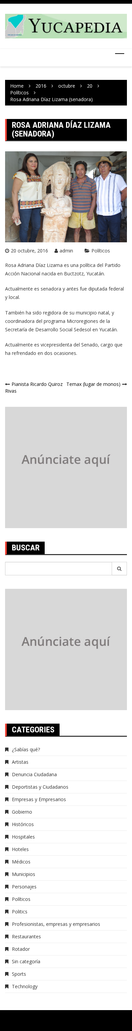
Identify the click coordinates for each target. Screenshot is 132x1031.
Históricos (23, 824)
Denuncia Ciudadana (34, 774)
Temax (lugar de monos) (93, 384)
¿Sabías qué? (26, 749)
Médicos (21, 861)
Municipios (23, 874)
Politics (19, 911)
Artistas (20, 762)
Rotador (21, 949)
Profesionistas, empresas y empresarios (56, 924)
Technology (25, 986)
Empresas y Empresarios (39, 799)
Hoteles (20, 849)
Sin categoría (26, 961)
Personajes (24, 886)
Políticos (100, 250)
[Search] (119, 568)
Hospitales (23, 836)
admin (66, 250)
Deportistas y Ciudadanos (40, 787)
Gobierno (22, 812)
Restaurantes (26, 936)
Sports (19, 974)
